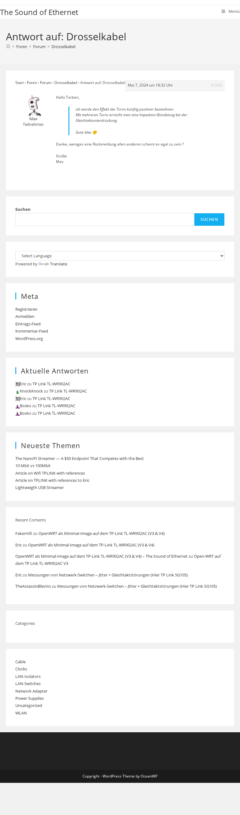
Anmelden (24, 316)
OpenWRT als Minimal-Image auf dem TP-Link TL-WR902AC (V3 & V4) (101, 533)
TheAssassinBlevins (33, 586)
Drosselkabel (63, 46)
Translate (58, 264)
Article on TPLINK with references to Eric (52, 480)
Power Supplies (29, 698)
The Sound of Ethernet (39, 12)
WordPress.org (29, 338)
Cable (20, 661)
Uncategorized (28, 705)
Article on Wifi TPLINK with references (50, 473)
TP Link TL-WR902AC (51, 384)
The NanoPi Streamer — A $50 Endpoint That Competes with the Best (79, 458)
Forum (45, 82)
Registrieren (26, 309)
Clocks (21, 669)
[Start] (8, 46)
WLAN (21, 713)
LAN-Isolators (28, 676)
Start (19, 82)
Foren (32, 82)
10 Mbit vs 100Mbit (33, 465)
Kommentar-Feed (31, 331)
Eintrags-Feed (28, 324)
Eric (18, 545)
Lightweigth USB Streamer (39, 487)
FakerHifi (23, 533)
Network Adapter (31, 691)
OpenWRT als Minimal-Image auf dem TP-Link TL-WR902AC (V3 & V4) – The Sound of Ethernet (101, 556)
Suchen (23, 209)
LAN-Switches (28, 683)
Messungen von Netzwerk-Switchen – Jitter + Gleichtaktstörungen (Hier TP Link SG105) (108, 575)
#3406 (216, 85)
